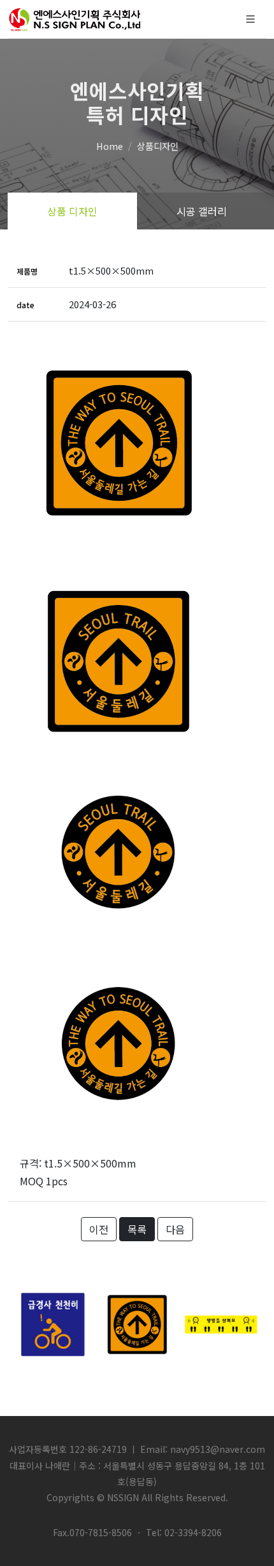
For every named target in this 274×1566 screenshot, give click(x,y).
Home (109, 146)
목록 (137, 1229)
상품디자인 (157, 146)
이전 (98, 1229)
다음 (175, 1229)
